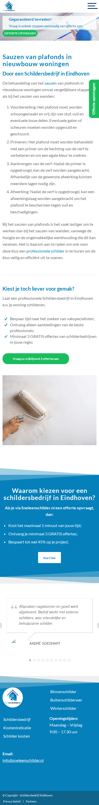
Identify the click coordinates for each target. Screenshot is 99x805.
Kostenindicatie (17, 727)
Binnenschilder (63, 691)
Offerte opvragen (20, 33)
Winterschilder (63, 708)
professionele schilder (45, 250)
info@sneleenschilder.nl (23, 760)
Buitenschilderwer (66, 699)
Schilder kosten (16, 736)
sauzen (50, 83)
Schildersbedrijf (16, 719)
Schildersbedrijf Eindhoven (36, 795)
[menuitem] (12, 801)
